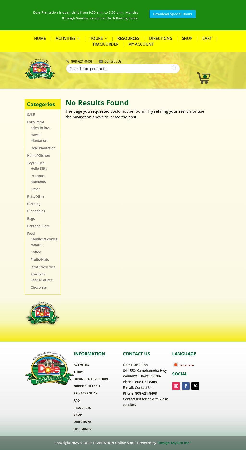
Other (35, 189)
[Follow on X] (195, 386)
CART (207, 39)
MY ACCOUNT (141, 44)
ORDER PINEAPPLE (87, 386)
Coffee (36, 252)
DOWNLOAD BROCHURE (91, 379)
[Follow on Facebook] (186, 386)
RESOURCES (128, 39)
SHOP (187, 39)
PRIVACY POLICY (85, 393)
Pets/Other (36, 196)
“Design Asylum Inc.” (174, 442)
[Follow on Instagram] (176, 386)
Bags (31, 218)
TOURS (96, 39)
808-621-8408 (82, 61)
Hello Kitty (39, 168)
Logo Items (35, 122)
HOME (40, 39)
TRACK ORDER (105, 44)
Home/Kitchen (38, 155)
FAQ (77, 400)
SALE (31, 114)
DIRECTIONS (160, 39)
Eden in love (40, 127)
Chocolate (39, 287)
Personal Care (38, 226)
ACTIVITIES (65, 39)
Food (31, 233)
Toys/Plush (36, 163)
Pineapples (36, 211)
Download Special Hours (172, 14)
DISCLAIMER (82, 429)
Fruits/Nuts (40, 259)
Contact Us (113, 61)
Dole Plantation (43, 148)
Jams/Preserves (43, 267)
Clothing (34, 203)
